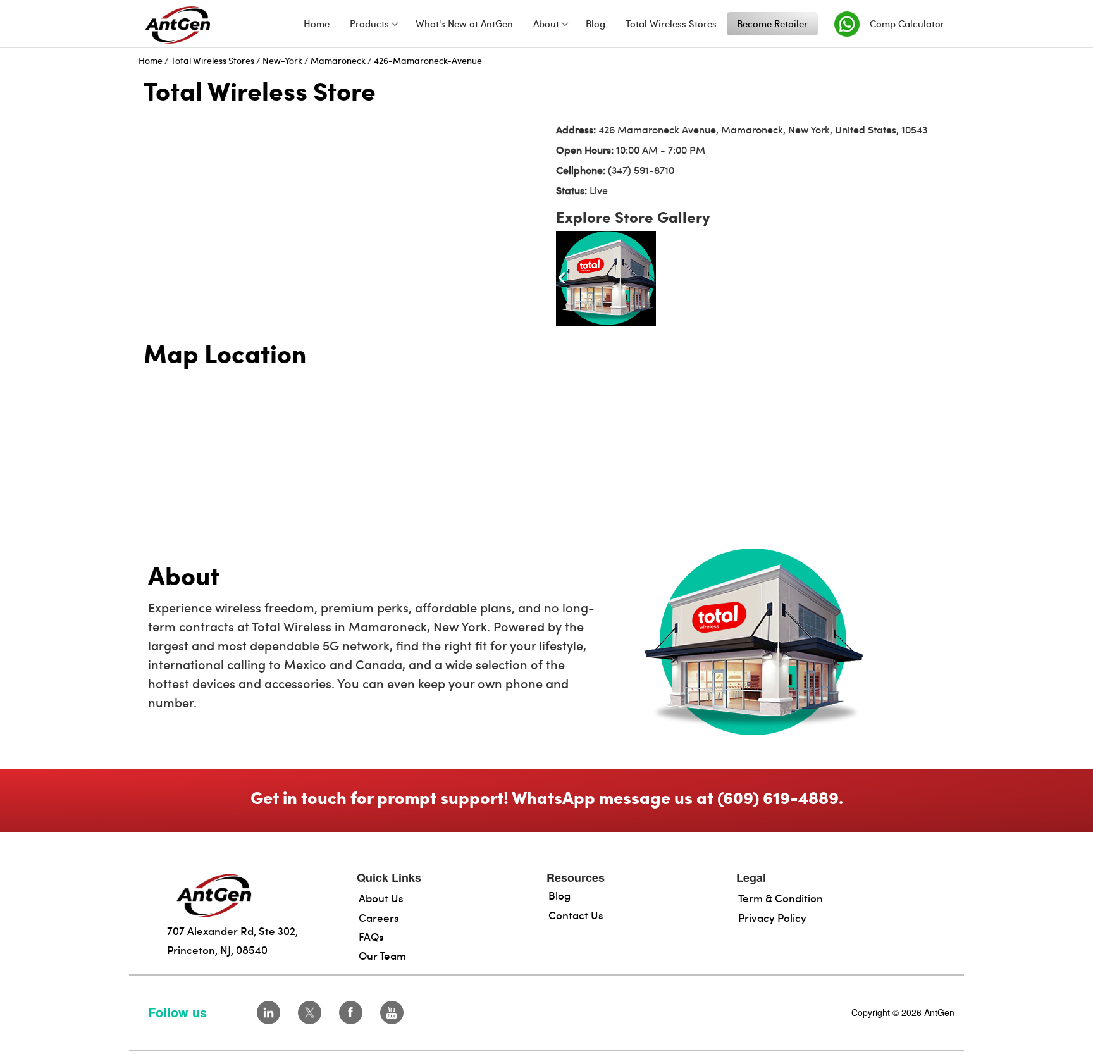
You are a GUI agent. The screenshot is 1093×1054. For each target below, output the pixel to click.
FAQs (371, 936)
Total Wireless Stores (212, 60)
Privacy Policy (772, 917)
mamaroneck (338, 60)
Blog (559, 895)
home (151, 60)
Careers (379, 917)
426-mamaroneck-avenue (428, 60)
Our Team (382, 955)
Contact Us (575, 914)
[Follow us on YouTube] (392, 1012)
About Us (381, 897)
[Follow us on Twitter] (309, 1012)
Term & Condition (780, 897)
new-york (282, 60)
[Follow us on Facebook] (350, 1012)
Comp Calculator (907, 23)
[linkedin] (268, 1012)
